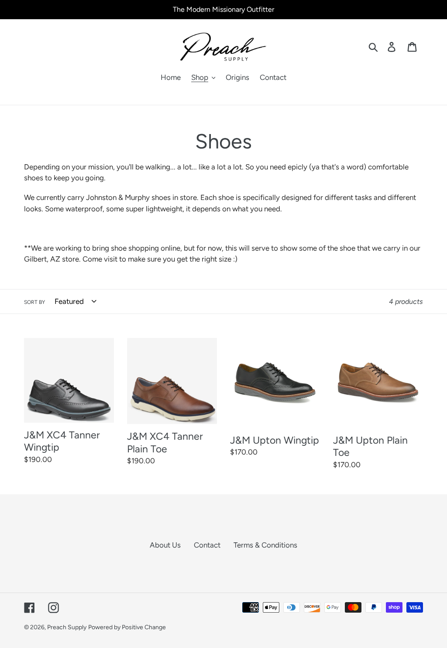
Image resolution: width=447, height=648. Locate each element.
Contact (207, 545)
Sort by (34, 302)
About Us (165, 545)
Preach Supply (66, 627)
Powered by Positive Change (127, 627)
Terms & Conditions (265, 545)
